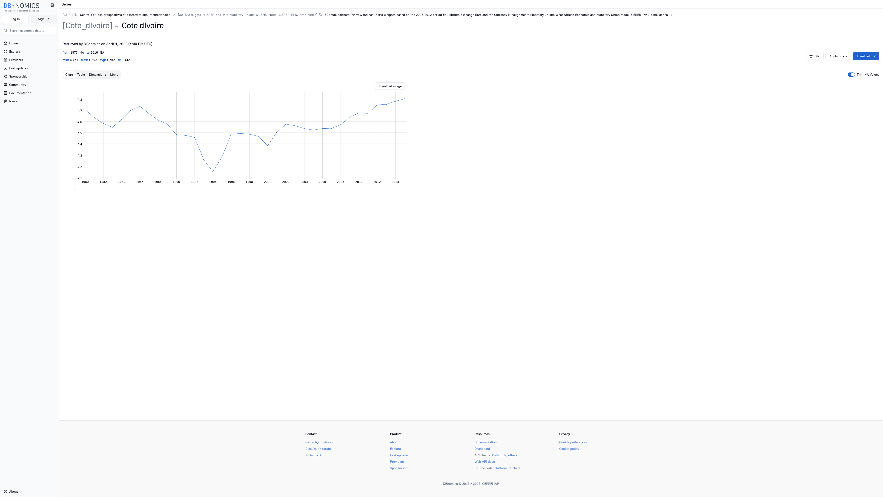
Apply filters (838, 56)
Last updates (399, 455)
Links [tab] (114, 74)
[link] (116, 14)
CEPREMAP (490, 483)
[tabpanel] (471, 139)
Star (818, 56)
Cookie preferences (573, 442)
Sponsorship (399, 468)
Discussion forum (318, 449)
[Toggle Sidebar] (58, 248)
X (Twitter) (313, 455)
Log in (15, 19)
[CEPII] (68, 15)
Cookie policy (569, 449)
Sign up (43, 19)
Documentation (486, 442)
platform (500, 468)
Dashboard (482, 449)
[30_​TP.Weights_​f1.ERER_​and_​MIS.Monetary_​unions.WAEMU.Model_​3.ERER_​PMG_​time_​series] (247, 15)
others (512, 455)
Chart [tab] (69, 74)
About (394, 442)
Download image (390, 86)
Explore (395, 449)
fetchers (514, 468)
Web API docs (485, 461)
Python (497, 455)
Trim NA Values (868, 74)
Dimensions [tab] (97, 74)
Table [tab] (81, 74)
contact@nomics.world (321, 442)
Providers (397, 461)
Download (863, 56)
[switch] (851, 74)
